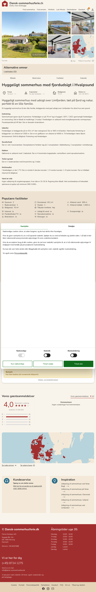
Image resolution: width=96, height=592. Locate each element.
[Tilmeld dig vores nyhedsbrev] (52, 588)
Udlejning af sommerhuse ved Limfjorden (73, 506)
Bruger (92, 9)
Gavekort (81, 9)
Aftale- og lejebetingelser (48, 380)
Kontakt (21, 585)
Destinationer (72, 9)
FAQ (61, 585)
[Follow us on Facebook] (43, 588)
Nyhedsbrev (45, 585)
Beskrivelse (36, 78)
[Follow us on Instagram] (48, 588)
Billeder (13, 78)
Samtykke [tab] (24, 226)
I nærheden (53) (10, 71)
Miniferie (51, 9)
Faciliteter (60, 78)
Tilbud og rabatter (78, 585)
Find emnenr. (41, 9)
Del (74, 61)
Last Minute (60, 9)
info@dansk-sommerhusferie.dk (13, 570)
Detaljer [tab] (71, 226)
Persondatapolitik (32, 585)
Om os (67, 585)
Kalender (83, 78)
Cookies (14, 585)
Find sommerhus (29, 9)
